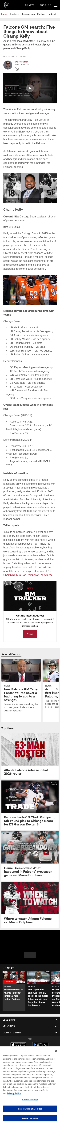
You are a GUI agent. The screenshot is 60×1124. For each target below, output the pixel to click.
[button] (30, 88)
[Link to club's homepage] (6, 3)
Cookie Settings (30, 1099)
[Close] (56, 1054)
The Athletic (45, 571)
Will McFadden (21, 62)
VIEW (30, 630)
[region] (30, 1087)
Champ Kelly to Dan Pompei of (20, 571)
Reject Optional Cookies (30, 1108)
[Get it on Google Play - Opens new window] (40, 1042)
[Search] (49, 5)
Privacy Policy (39, 1093)
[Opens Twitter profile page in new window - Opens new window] (17, 69)
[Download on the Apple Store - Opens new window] (18, 1041)
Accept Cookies (30, 1118)
